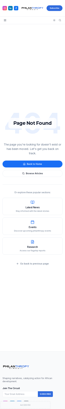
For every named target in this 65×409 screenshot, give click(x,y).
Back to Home (34, 164)
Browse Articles (34, 173)
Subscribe (54, 8)
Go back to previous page (34, 263)
